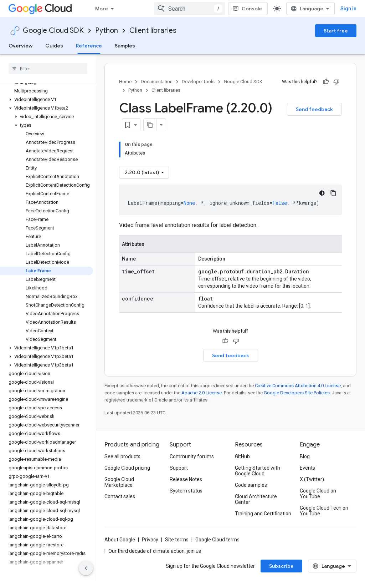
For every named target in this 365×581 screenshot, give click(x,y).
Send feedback (314, 109)
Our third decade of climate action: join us (154, 551)
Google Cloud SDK (53, 30)
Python (106, 30)
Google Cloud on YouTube (318, 493)
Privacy (150, 539)
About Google (119, 539)
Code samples (251, 485)
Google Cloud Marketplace (119, 482)
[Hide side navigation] (86, 568)
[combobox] (189, 8)
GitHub (242, 456)
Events (307, 468)
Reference (89, 45)
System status (186, 491)
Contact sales (119, 496)
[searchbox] (48, 68)
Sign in (348, 8)
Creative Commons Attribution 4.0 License (298, 385)
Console (252, 8)
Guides (54, 45)
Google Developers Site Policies (297, 392)
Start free (336, 30)
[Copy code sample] (333, 193)
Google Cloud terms (217, 539)
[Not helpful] (336, 81)
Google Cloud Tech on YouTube (324, 510)
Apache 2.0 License (201, 392)
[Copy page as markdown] (150, 125)
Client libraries (152, 30)
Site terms (177, 539)
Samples (125, 45)
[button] (46, 99)
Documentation (157, 81)
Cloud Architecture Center (256, 499)
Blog (305, 456)
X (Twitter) (312, 479)
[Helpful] (325, 81)
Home (125, 81)
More (101, 8)
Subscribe (281, 566)
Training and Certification (263, 513)
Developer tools (198, 81)
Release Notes (186, 479)
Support (179, 468)
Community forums (192, 456)
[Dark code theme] (322, 193)
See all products (122, 456)
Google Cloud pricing (127, 468)
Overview (20, 45)
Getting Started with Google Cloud (257, 470)
